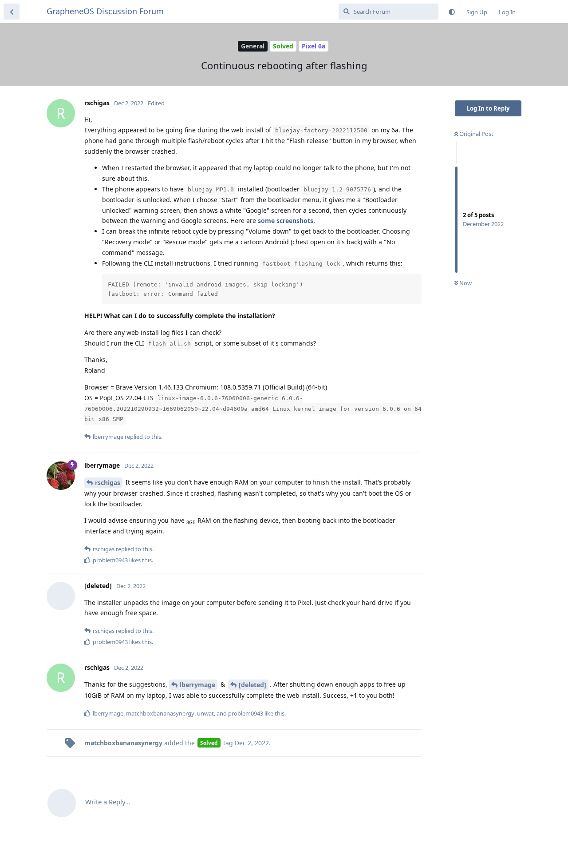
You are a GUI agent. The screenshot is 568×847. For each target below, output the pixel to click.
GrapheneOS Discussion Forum (105, 11)
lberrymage (197, 684)
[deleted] (252, 684)
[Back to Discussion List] (12, 12)
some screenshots (285, 220)
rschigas (107, 482)
